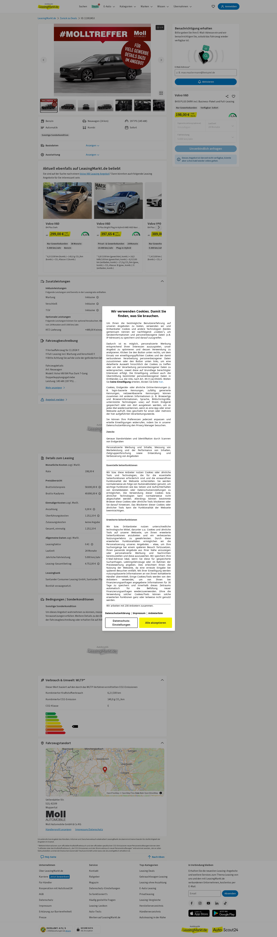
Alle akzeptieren (155, 623)
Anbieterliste (155, 613)
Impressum (139, 613)
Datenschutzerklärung (117, 613)
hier (161, 381)
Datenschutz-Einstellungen (121, 622)
